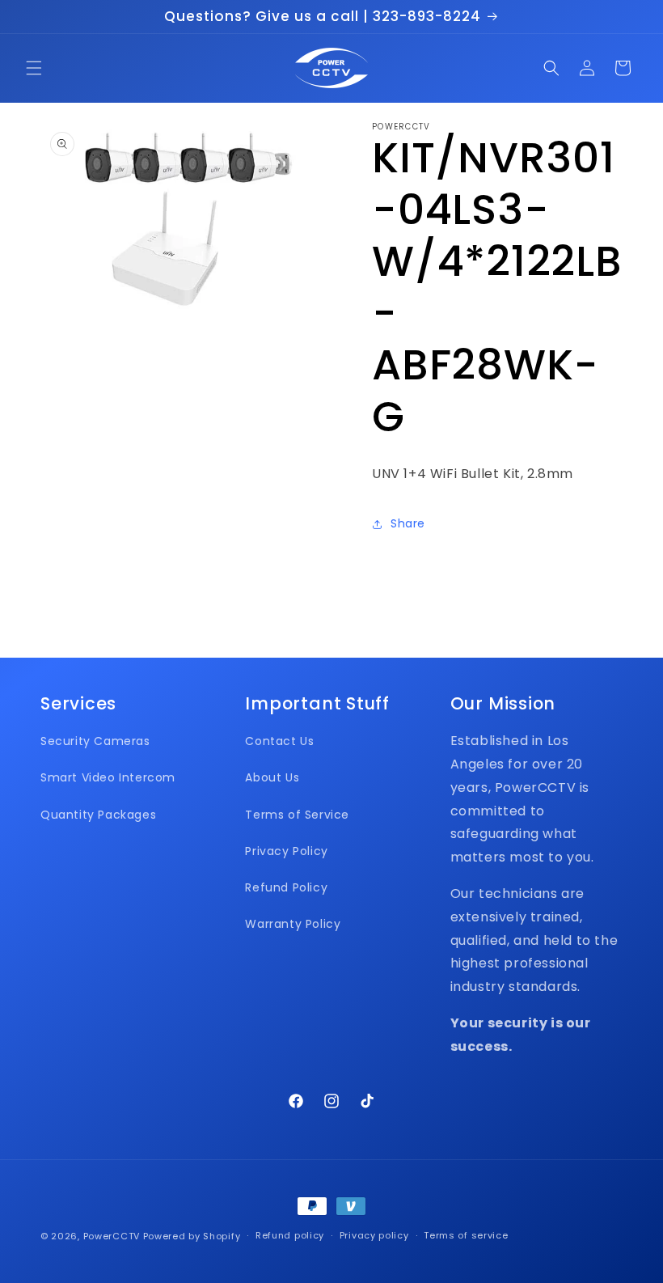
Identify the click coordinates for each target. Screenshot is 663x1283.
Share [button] (408, 523)
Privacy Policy (286, 851)
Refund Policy (286, 887)
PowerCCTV (111, 1236)
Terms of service (466, 1235)
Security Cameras (95, 741)
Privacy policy (374, 1235)
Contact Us (279, 741)
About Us (272, 777)
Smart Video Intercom (107, 777)
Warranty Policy (292, 924)
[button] (34, 68)
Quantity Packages (98, 815)
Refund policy (289, 1235)
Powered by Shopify (192, 1236)
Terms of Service (297, 815)
